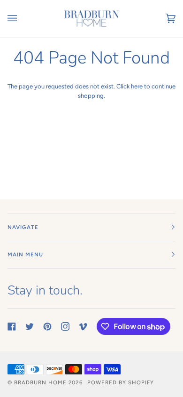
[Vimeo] (83, 326)
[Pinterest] (47, 326)
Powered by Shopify (120, 382)
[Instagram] (65, 326)
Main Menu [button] (25, 254)
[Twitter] (29, 326)
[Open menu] (22, 18)
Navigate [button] (23, 227)
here (137, 86)
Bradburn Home (40, 382)
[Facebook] (12, 326)
